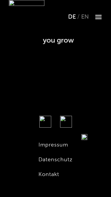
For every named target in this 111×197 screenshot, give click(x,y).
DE (72, 16)
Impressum (53, 144)
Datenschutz (55, 159)
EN (85, 16)
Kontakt (48, 174)
